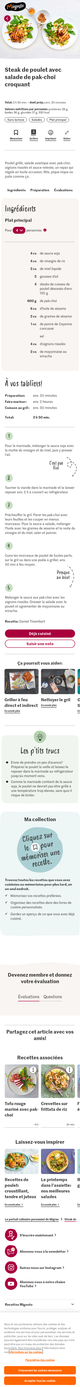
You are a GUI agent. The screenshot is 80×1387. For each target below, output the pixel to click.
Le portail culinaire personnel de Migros (32, 1219)
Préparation (39, 190)
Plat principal (57, 120)
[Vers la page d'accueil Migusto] (15, 4)
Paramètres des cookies (40, 1360)
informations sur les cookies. (25, 1352)
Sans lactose (15, 120)
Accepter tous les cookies (39, 1381)
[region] (40, 1349)
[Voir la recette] (22, 1096)
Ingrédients (16, 190)
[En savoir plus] (22, 705)
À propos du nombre (45, 230)
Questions (52, 996)
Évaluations (63, 190)
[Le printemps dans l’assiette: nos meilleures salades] (58, 1178)
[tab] (40, 1304)
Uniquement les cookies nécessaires (40, 1370)
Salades (37, 120)
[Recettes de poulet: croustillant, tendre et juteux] (22, 1178)
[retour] (7, 18)
